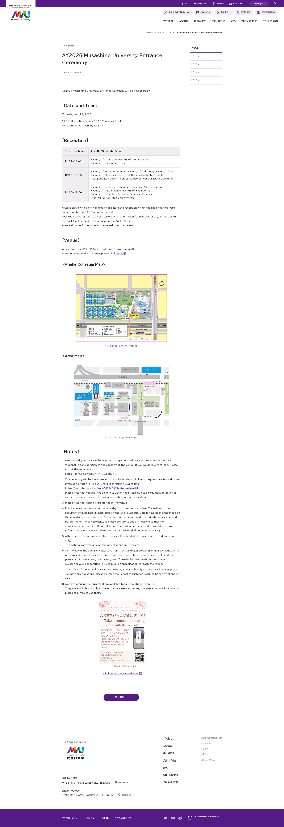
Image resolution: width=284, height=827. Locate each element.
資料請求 (220, 3)
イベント (161, 32)
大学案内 (168, 21)
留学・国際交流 (170, 775)
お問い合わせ (238, 3)
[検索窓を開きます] (275, 4)
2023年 (195, 80)
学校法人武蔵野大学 (123, 818)
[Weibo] (180, 818)
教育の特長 (200, 21)
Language (258, 3)
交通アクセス (202, 3)
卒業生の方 (225, 12)
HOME (150, 32)
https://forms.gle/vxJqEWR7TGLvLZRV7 (89, 474)
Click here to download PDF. (120, 673)
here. (119, 253)
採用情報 (105, 818)
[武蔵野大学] (21, 13)
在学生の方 (205, 12)
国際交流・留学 (249, 21)
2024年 (195, 72)
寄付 (186, 3)
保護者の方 (246, 12)
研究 (233, 21)
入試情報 (183, 21)
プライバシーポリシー (70, 818)
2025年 (195, 64)
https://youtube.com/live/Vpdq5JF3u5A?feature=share (100, 488)
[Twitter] (165, 818)
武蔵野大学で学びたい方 (179, 12)
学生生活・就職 (270, 21)
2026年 (195, 56)
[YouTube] (173, 818)
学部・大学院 (218, 21)
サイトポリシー (90, 818)
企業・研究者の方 (268, 12)
